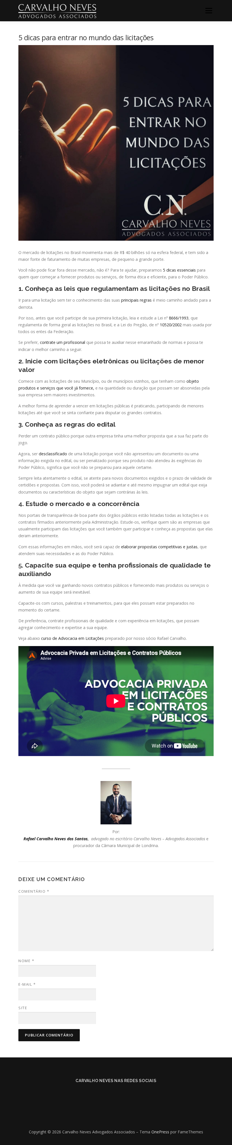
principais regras (137, 300)
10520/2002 (171, 324)
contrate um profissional (62, 342)
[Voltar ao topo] (116, 1118)
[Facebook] (108, 1093)
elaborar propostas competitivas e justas (159, 546)
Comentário (33, 891)
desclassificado (53, 453)
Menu (209, 10)
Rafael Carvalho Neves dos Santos (55, 838)
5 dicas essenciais (179, 270)
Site (22, 1007)
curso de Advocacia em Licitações (73, 638)
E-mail (27, 984)
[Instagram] (124, 1093)
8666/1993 (178, 318)
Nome (26, 960)
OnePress (160, 1132)
